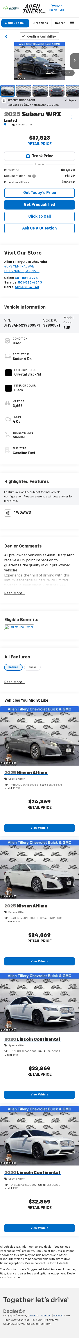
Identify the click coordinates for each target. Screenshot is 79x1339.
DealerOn (33, 1315)
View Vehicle (39, 828)
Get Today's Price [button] (39, 193)
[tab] (13, 667)
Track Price (42, 156)
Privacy (57, 1315)
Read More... (14, 593)
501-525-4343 (30, 282)
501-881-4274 (26, 278)
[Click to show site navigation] (72, 23)
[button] (15, 23)
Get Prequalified (39, 205)
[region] (39, 176)
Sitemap (46, 1315)
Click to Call (39, 217)
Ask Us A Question (39, 228)
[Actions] (71, 117)
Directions (40, 23)
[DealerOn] (14, 1311)
